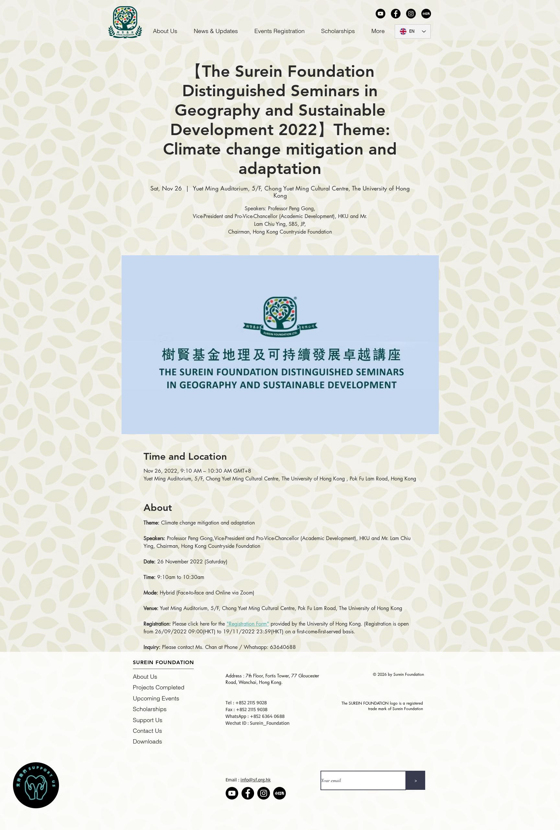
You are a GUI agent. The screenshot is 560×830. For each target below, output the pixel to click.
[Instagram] (411, 13)
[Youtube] (380, 13)
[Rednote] (426, 13)
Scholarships (150, 709)
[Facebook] (396, 13)
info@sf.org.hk (255, 780)
